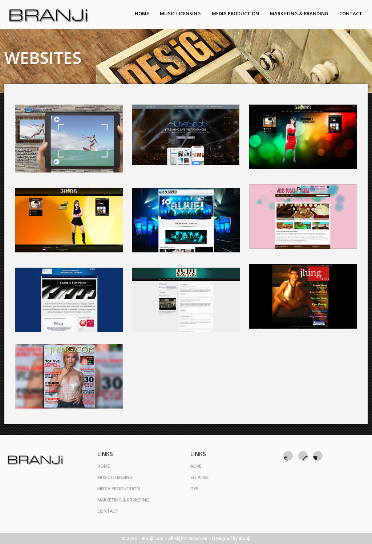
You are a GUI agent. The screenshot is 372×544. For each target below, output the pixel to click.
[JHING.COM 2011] (303, 296)
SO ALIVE (199, 477)
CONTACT (107, 511)
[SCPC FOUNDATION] (69, 300)
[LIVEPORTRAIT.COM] (69, 138)
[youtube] (288, 455)
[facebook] (318, 455)
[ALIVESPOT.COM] (186, 135)
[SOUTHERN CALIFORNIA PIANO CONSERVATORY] (186, 300)
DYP (194, 489)
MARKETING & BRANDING (123, 500)
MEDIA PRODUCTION (118, 489)
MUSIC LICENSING (115, 477)
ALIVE (195, 466)
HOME (103, 466)
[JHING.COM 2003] (69, 376)
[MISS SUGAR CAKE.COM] (303, 216)
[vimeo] (303, 455)
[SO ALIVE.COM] (186, 220)
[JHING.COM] (303, 137)
